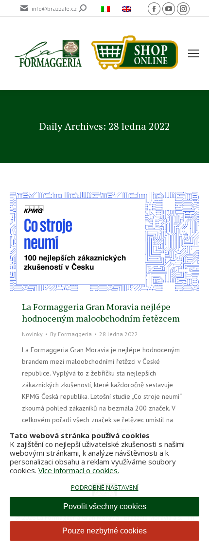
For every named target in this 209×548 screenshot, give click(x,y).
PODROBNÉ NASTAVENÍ (105, 487)
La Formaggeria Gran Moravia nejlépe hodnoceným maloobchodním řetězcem (101, 312)
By (71, 334)
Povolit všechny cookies (104, 506)
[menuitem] (106, 8)
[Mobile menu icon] (193, 53)
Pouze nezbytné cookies (104, 531)
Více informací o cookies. (78, 470)
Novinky (32, 334)
